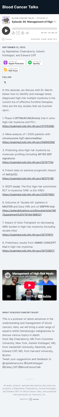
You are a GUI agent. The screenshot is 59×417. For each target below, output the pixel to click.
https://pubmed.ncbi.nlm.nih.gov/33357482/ (28, 194)
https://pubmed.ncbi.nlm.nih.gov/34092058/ (28, 142)
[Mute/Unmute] (27, 33)
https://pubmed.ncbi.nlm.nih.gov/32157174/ (27, 162)
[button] (34, 28)
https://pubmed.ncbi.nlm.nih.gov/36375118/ (28, 178)
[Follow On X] (5, 82)
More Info (52, 39)
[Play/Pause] (6, 20)
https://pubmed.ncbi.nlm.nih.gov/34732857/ (28, 250)
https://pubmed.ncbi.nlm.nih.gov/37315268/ (28, 126)
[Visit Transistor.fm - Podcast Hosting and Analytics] (7, 39)
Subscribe (35, 39)
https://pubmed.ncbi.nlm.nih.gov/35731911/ (27, 234)
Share (44, 39)
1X (18, 33)
